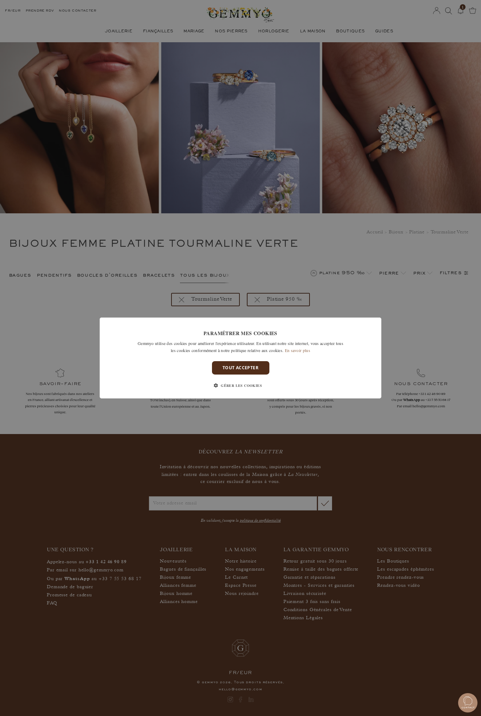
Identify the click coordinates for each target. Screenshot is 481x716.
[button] (240, 385)
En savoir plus (297, 350)
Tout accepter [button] (240, 368)
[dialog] (240, 358)
